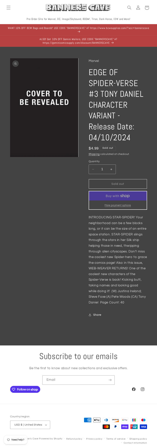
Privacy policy (94, 439)
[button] (8, 7)
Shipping (94, 154)
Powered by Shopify (50, 439)
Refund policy (74, 439)
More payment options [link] (118, 205)
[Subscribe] (110, 380)
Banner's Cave (29, 439)
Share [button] (97, 314)
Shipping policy (138, 439)
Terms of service (116, 439)
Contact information (135, 443)
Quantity (94, 161)
